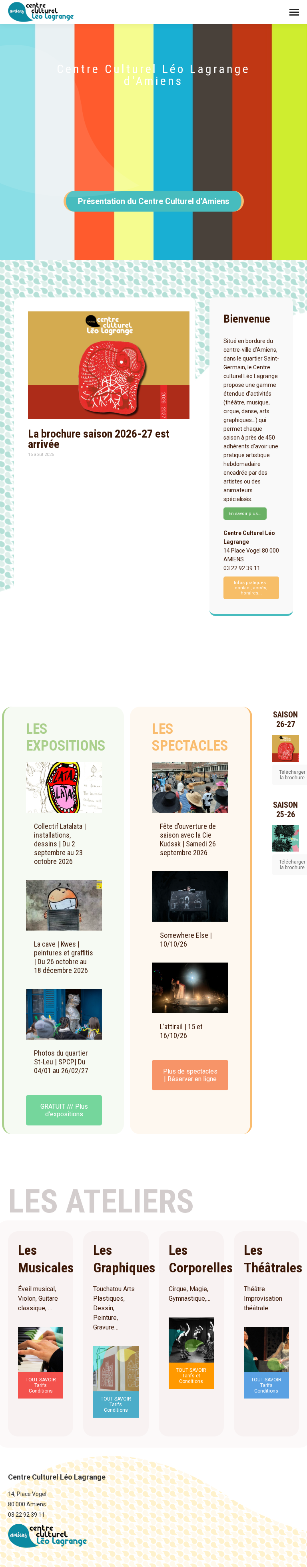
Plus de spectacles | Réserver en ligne (190, 1075)
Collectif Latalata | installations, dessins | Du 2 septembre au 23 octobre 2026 (60, 844)
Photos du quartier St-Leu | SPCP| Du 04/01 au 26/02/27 (61, 1062)
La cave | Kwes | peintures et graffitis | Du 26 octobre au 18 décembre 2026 (63, 957)
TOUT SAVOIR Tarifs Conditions (41, 1385)
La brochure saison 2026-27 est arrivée (98, 439)
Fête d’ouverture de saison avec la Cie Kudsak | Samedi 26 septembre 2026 (188, 839)
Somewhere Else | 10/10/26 (186, 939)
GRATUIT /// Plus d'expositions (64, 1110)
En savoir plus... (245, 513)
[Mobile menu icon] (294, 12)
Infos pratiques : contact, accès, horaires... (251, 588)
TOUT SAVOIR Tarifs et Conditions (191, 1375)
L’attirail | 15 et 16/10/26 (181, 1031)
